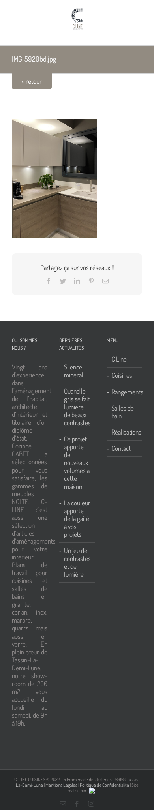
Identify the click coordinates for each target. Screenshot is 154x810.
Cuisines (121, 375)
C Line (119, 359)
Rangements (124, 392)
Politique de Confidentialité (104, 785)
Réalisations (124, 432)
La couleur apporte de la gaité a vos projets (77, 518)
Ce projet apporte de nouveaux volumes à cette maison (77, 462)
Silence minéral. (74, 371)
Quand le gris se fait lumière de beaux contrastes (77, 407)
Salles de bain (122, 412)
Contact (121, 448)
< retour (32, 81)
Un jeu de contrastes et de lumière (77, 562)
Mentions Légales (61, 785)
